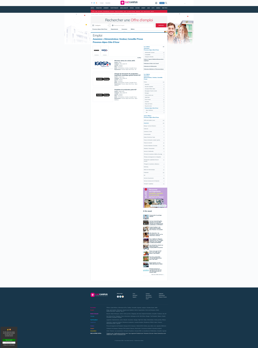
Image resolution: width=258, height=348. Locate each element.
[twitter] (94, 3)
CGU (134, 293)
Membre (157, 3)
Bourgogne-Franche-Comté (154, 91)
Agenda (158, 8)
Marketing (154, 166)
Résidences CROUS (149, 322)
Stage (96, 11)
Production (154, 172)
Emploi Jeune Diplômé (119, 11)
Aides (155, 322)
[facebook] (92, 3)
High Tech (164, 8)
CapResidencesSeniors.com (121, 333)
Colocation (109, 322)
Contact (101, 3)
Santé (121, 313)
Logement (106, 8)
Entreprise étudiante (129, 331)
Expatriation (138, 11)
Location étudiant (138, 322)
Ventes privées (127, 313)
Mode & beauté (124, 8)
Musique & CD (127, 326)
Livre (155, 326)
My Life (164, 313)
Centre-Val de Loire (154, 95)
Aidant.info (109, 334)
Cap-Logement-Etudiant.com (135, 333)
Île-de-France (154, 99)
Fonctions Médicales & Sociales (154, 145)
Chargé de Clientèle (154, 56)
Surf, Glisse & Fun (110, 316)
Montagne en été (135, 316)
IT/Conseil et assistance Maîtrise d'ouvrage (154, 154)
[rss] (97, 3)
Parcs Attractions (125, 316)
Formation (99, 8)
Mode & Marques (115, 313)
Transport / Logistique (154, 183)
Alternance (112, 11)
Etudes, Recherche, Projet (154, 137)
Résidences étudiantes (128, 322)
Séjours (159, 316)
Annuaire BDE (137, 331)
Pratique (119, 317)
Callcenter (154, 128)
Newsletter (108, 3)
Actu (153, 8)
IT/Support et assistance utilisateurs (154, 164)
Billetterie (163, 326)
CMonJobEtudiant (106, 11)
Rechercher (161, 25)
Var (155, 112)
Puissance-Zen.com (148, 333)
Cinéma (145, 326)
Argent (143, 8)
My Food (139, 313)
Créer (107, 331)
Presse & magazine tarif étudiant (114, 326)
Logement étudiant (117, 322)
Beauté (108, 313)
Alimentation (150, 319)
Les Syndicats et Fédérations (149, 331)
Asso (148, 8)
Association (93, 330)
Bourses (132, 328)
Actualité (134, 307)
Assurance (130, 319)
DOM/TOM (154, 97)
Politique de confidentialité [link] (9, 345)
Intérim (125, 11)
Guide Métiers (114, 307)
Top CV (122, 311)
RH (154, 175)
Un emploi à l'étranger (131, 11)
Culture (137, 8)
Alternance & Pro (122, 307)
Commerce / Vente (154, 131)
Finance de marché (154, 142)
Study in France (163, 297)
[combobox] (100, 29)
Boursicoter (138, 328)
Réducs (164, 319)
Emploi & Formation (146, 313)
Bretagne (154, 93)
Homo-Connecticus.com (160, 333)
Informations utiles (111, 323)
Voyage (132, 8)
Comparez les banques (112, 328)
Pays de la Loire (154, 106)
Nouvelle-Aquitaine (154, 86)
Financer (160, 322)
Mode (145, 319)
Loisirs (121, 319)
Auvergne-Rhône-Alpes (154, 88)
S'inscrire (162, 2)
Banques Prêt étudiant (124, 328)
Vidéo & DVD (139, 326)
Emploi (92, 8)
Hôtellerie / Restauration (154, 148)
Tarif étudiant (114, 8)
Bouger (148, 316)
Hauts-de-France (154, 103)
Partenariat (162, 295)
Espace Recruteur (147, 11)
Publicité (161, 293)
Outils (142, 11)
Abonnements (115, 319)
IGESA (120, 62)
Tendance (159, 313)
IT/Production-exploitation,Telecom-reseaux (154, 160)
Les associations (119, 331)
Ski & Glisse (142, 316)
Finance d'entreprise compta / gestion (154, 140)
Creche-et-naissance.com (119, 334)
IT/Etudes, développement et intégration (154, 157)
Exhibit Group (121, 77)
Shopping (133, 313)
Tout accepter (9, 340)
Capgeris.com (109, 333)
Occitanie (154, 101)
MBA (156, 307)
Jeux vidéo (150, 326)
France (154, 82)
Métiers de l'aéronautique (154, 169)
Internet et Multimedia (154, 151)
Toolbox (129, 307)
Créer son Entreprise (150, 310)
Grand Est (154, 84)
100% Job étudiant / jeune (154, 120)
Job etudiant (100, 11)
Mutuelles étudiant (157, 328)
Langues (144, 307)
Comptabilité (154, 54)
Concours (133, 326)
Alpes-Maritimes (155, 110)
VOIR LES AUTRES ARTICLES (157, 274)
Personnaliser (9, 342)
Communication (154, 134)
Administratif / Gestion (154, 52)
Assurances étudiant (146, 328)
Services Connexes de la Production (154, 181)
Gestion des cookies (139, 340)
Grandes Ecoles (150, 307)
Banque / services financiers (154, 126)
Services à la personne (154, 178)
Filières (108, 307)
